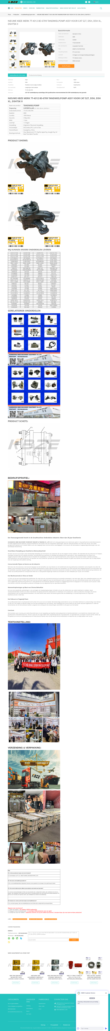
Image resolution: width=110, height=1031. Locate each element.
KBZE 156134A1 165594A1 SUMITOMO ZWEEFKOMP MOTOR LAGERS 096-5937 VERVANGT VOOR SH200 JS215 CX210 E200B (94, 979)
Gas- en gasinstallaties (13, 1003)
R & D (40, 1009)
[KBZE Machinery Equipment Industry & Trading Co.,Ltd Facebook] (86, 2)
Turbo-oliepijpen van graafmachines (16, 1006)
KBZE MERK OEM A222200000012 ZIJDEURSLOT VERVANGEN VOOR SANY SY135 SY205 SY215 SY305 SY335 (35, 979)
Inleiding (28, 1005)
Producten (18, 8)
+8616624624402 (22, 933)
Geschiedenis (29, 1008)
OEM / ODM (41, 1006)
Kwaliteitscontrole (52, 8)
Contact (74, 940)
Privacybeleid (54, 1024)
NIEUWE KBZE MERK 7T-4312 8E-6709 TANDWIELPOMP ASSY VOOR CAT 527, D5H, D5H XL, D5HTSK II (63, 14)
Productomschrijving (35, 75)
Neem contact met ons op (68, 8)
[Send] (106, 1028)
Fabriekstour (40, 8)
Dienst (27, 1011)
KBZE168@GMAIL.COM (29, 2)
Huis (12, 8)
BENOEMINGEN (11, 1009)
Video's (25, 8)
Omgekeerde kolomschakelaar (20, 919)
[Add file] (78, 1028)
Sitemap (43, 1024)
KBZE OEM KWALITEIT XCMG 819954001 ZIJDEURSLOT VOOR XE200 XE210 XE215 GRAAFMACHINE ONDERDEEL (55, 978)
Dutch (96, 2)
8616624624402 (19, 935)
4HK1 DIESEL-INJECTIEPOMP (35, 919)
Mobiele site (66, 1024)
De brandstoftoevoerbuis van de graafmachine (19, 1011)
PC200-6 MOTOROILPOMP (51, 919)
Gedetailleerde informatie (17, 75)
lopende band (42, 1003)
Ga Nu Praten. (81, 8)
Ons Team (28, 1014)
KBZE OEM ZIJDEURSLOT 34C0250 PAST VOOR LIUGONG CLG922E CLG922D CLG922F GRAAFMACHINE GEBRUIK (16, 979)
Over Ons (32, 8)
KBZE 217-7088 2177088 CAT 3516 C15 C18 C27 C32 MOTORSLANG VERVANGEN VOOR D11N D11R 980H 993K (74, 978)
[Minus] (106, 993)
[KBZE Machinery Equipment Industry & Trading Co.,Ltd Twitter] (89, 2)
